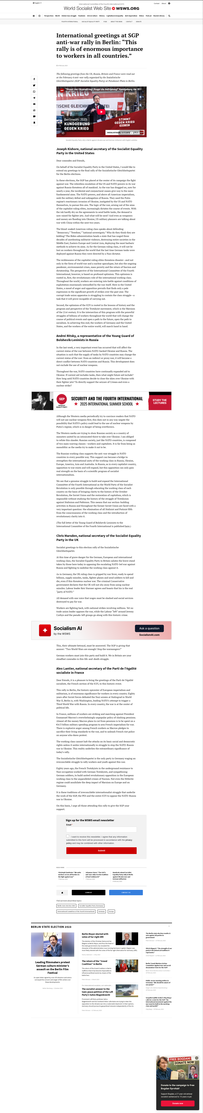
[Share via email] (34, 104)
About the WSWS (116, 21)
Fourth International (70, 21)
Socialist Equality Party (91, 21)
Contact (156, 3)
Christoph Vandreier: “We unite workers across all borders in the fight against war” (69, 874)
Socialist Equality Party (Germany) (91, 906)
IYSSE (105, 21)
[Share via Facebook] (34, 79)
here (127, 526)
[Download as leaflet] (34, 110)
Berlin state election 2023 (66, 906)
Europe (111, 911)
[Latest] (39, 17)
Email (68, 825)
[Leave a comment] (34, 116)
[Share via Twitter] (34, 85)
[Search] (169, 17)
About (164, 3)
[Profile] (169, 4)
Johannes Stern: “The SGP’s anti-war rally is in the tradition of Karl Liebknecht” (97, 874)
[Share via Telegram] (34, 98)
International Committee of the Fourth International (76, 911)
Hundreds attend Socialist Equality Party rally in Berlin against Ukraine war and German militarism (123, 875)
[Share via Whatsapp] (34, 91)
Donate (138, 21)
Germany (102, 911)
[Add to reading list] (34, 123)
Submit (101, 850)
